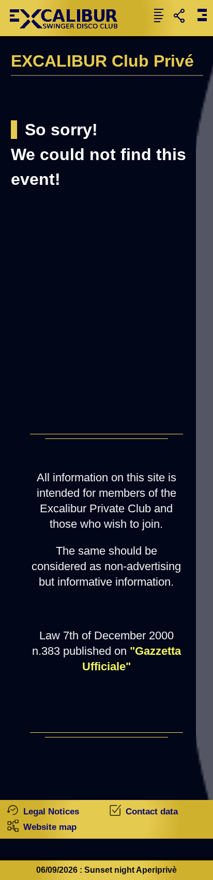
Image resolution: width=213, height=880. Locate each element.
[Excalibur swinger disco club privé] (68, 33)
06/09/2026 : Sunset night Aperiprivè (106, 870)
